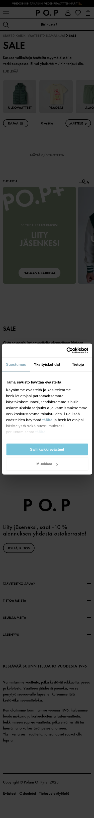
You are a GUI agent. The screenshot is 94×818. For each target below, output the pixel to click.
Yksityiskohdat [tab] (47, 364)
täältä (47, 420)
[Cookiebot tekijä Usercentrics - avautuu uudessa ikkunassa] (67, 350)
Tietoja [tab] (78, 364)
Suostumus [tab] (16, 364)
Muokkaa (44, 464)
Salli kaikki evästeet (47, 449)
